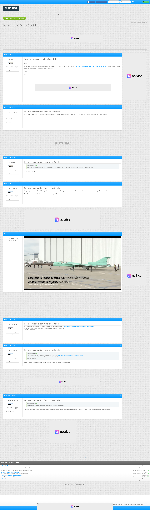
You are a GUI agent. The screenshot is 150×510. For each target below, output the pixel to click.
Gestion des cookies (117, 504)
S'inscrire (91, 2)
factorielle (3, 479)
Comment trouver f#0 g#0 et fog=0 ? (85, 458)
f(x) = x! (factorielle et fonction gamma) (11, 475)
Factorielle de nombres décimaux (10, 472)
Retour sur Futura (102, 2)
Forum (8, 14)
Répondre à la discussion (14, 18)
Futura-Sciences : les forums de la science (23, 14)
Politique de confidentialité (129, 504)
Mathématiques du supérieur (54, 14)
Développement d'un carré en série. (65, 458)
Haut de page (140, 504)
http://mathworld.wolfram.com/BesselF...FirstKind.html (91, 66)
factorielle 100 (4, 465)
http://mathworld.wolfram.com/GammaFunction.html (79, 326)
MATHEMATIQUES (40, 14)
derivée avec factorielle (7, 469)
